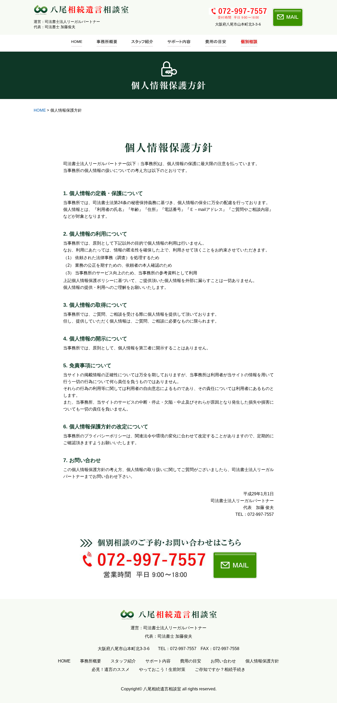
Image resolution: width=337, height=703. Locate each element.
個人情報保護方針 (262, 661)
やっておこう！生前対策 (162, 669)
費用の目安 (190, 661)
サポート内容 (158, 661)
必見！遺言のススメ (111, 669)
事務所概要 (90, 661)
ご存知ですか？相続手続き (220, 669)
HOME (40, 110)
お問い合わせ (223, 661)
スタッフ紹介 (123, 661)
